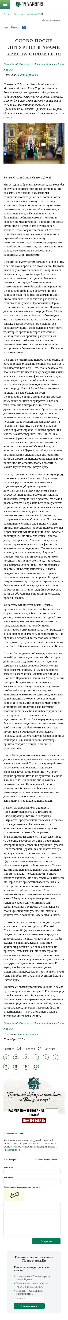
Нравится (15, 27)
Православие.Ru (11, 1149)
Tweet (5, 27)
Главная (6, 14)
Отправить (46, 1241)
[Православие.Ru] (29, 4)
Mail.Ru (32, 1159)
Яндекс (26, 1159)
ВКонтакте (19, 1159)
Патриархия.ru (28, 75)
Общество (18, 14)
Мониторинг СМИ (35, 14)
